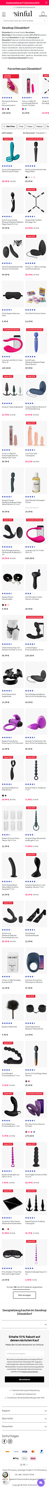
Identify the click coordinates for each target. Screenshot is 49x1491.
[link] (3, 109)
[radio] (3, 97)
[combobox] (22, 20)
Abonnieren (24, 1379)
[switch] (5, 1482)
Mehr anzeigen (24, 1295)
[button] (46, 3)
